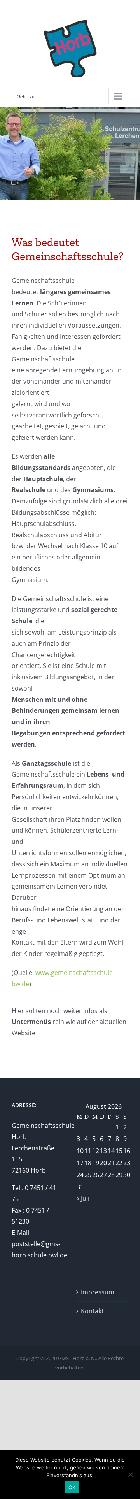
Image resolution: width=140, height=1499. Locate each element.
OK (72, 1487)
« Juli (82, 1198)
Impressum (97, 1292)
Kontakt (92, 1311)
